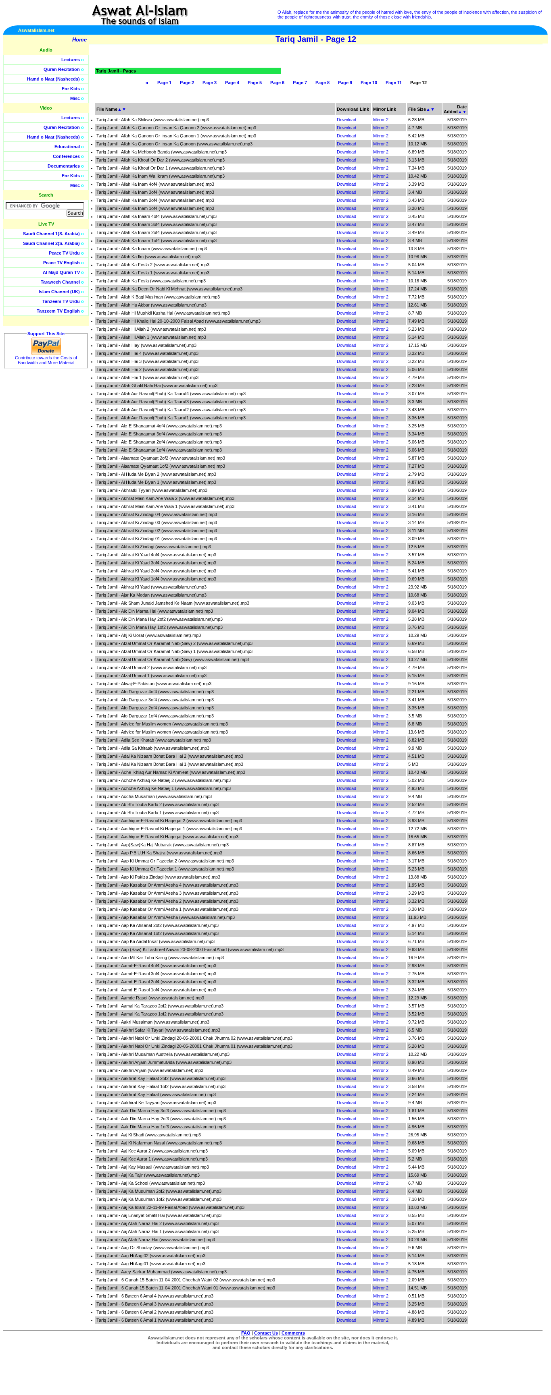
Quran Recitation (62, 69)
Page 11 (394, 82)
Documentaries (64, 166)
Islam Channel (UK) (59, 291)
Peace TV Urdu (64, 253)
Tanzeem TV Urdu (61, 301)
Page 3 (209, 82)
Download (346, 119)
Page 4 (232, 82)
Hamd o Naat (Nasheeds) (53, 79)
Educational (67, 146)
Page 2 (187, 82)
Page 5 (255, 82)
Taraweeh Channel (60, 282)
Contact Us (266, 1333)
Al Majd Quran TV (61, 272)
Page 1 (164, 82)
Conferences (66, 156)
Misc (75, 98)
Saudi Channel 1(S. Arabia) (51, 233)
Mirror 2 (380, 119)
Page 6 (277, 82)
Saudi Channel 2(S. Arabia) (51, 243)
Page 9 (345, 82)
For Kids (71, 88)
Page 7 (300, 82)
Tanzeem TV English (58, 311)
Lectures (70, 59)
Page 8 (322, 82)
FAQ (245, 1333)
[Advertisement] (512, 181)
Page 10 (369, 82)
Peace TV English (61, 262)
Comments (293, 1333)
